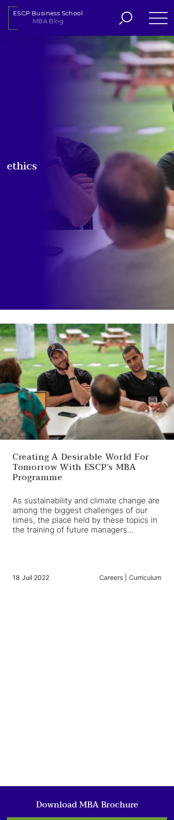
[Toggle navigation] (154, 17)
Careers (111, 577)
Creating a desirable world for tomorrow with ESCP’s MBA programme (81, 467)
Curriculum (145, 577)
